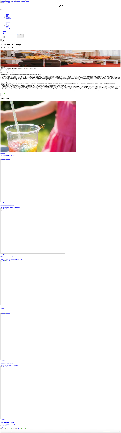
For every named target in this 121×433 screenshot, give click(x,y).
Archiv (4, 31)
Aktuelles (7, 14)
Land (7, 16)
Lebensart (7, 26)
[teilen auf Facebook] (9, 71)
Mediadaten (5, 29)
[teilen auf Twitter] (3, 71)
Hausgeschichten (9, 28)
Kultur (7, 19)
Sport (7, 20)
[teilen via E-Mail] (16, 71)
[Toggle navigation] (1, 39)
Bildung (7, 25)
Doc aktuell (8, 22)
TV (3, 32)
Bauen (7, 24)
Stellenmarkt (8, 18)
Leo (6, 23)
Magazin (4, 11)
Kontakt (4, 33)
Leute (7, 27)
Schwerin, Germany (60, 6)
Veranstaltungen (9, 12)
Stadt (7, 15)
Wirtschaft (8, 17)
